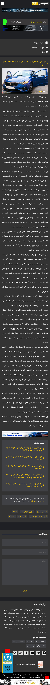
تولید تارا (21, 516)
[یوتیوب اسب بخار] (32, 653)
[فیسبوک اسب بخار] (26, 653)
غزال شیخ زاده (39, 42)
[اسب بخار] (40, 3)
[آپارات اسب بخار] (20, 653)
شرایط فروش (41, 646)
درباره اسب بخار (40, 642)
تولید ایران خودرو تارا (38, 516)
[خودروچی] (25, 22)
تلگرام (41, 501)
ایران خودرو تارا (26, 511)
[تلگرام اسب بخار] (25, 434)
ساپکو (11, 516)
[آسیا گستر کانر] (25, 28)
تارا (14, 511)
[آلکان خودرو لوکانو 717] (25, 10)
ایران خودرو (41, 511)
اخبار (43, 52)
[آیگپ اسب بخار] (15, 653)
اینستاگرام (33, 501)
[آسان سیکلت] (25, 682)
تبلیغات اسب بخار (18, 642)
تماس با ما (30, 642)
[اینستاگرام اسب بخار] (44, 653)
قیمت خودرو (31, 646)
